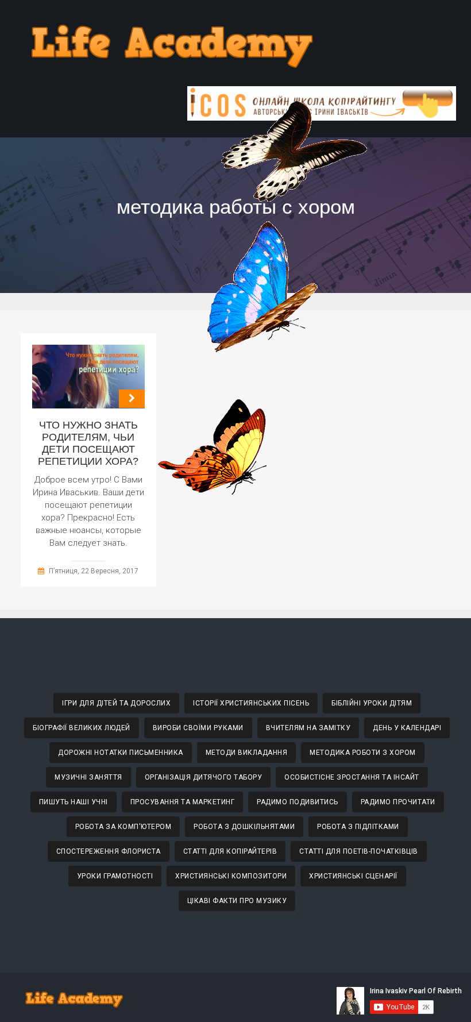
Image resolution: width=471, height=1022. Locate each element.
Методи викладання (247, 753)
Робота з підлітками (358, 827)
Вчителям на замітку (308, 728)
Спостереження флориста (108, 851)
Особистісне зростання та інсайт (351, 777)
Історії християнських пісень (251, 703)
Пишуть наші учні (73, 802)
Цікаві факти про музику (237, 901)
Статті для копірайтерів (230, 851)
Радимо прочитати (398, 802)
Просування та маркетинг (182, 802)
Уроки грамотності (115, 876)
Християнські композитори (231, 876)
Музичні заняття (88, 777)
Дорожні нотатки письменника (120, 753)
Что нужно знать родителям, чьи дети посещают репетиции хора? (88, 443)
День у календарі (407, 728)
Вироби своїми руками (198, 728)
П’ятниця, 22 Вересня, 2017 (93, 571)
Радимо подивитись (297, 802)
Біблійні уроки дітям (371, 703)
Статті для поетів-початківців (358, 851)
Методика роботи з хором (363, 753)
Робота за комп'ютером (123, 827)
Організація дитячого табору (203, 777)
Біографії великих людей (81, 728)
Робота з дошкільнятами (244, 827)
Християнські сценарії (353, 876)
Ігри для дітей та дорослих (116, 703)
